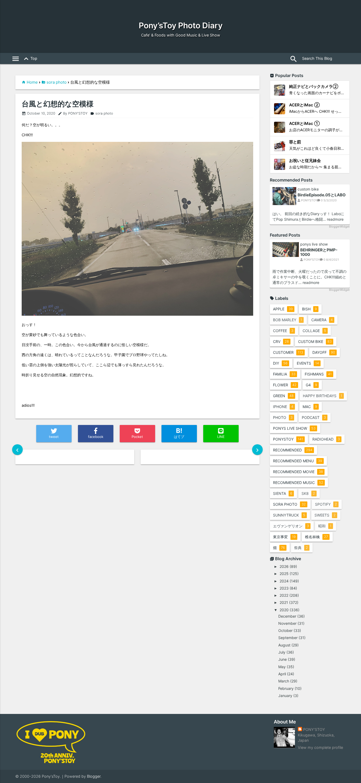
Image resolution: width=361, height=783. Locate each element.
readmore (335, 219)
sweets (325, 515)
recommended (292, 450)
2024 (284, 581)
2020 (284, 610)
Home (32, 82)
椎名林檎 (316, 537)
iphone (283, 406)
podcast (314, 417)
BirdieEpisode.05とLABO (322, 194)
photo (283, 417)
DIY (280, 363)
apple (283, 309)
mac (310, 406)
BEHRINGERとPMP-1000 (318, 252)
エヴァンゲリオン (291, 526)
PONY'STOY (314, 729)
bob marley (287, 320)
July (281, 652)
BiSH (309, 309)
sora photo (57, 82)
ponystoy (288, 439)
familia (284, 374)
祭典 (301, 547)
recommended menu (297, 461)
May (282, 666)
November (287, 623)
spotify (326, 504)
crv (281, 341)
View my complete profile (320, 747)
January (285, 695)
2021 (284, 602)
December (287, 616)
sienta (282, 493)
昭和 (324, 526)
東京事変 (284, 537)
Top (29, 59)
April (282, 674)
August (284, 645)
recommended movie (298, 471)
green (283, 395)
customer (288, 352)
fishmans (318, 374)
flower (285, 385)
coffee (283, 330)
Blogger (93, 776)
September (288, 637)
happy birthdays (322, 395)
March (283, 681)
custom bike (308, 189)
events (308, 363)
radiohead (326, 439)
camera (322, 320)
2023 (284, 588)
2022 (284, 595)
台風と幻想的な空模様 (58, 104)
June (282, 659)
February (286, 688)
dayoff (323, 352)
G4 (311, 385)
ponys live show (314, 244)
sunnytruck (289, 515)
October (285, 630)
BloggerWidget (339, 226)
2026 (284, 566)
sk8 (308, 493)
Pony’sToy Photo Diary (181, 25)
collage (314, 330)
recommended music (298, 482)
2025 (284, 573)
